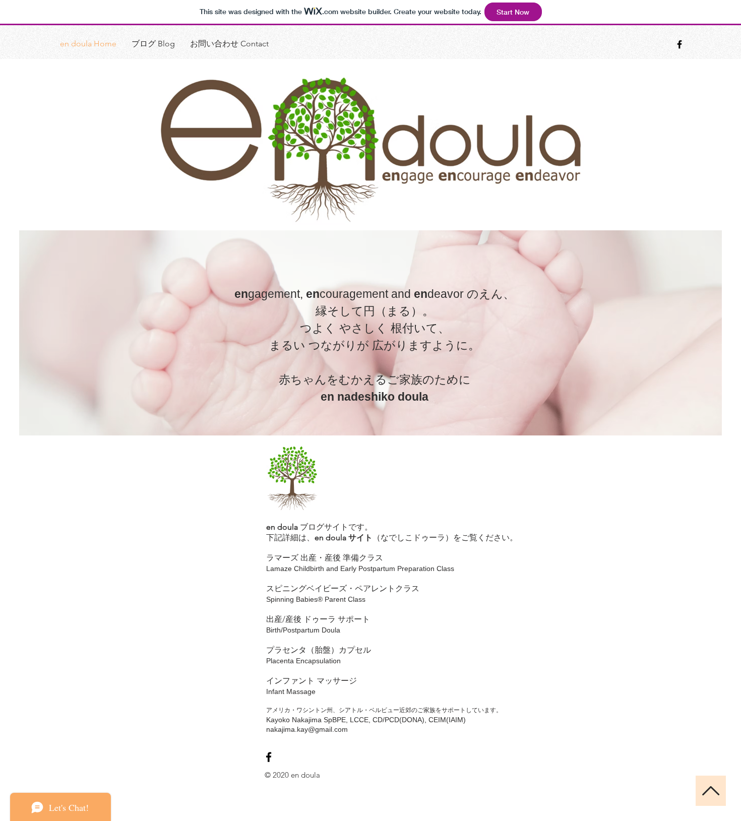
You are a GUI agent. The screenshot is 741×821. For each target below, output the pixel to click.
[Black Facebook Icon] (679, 44)
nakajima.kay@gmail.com (307, 729)
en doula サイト (344, 537)
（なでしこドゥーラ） (413, 537)
